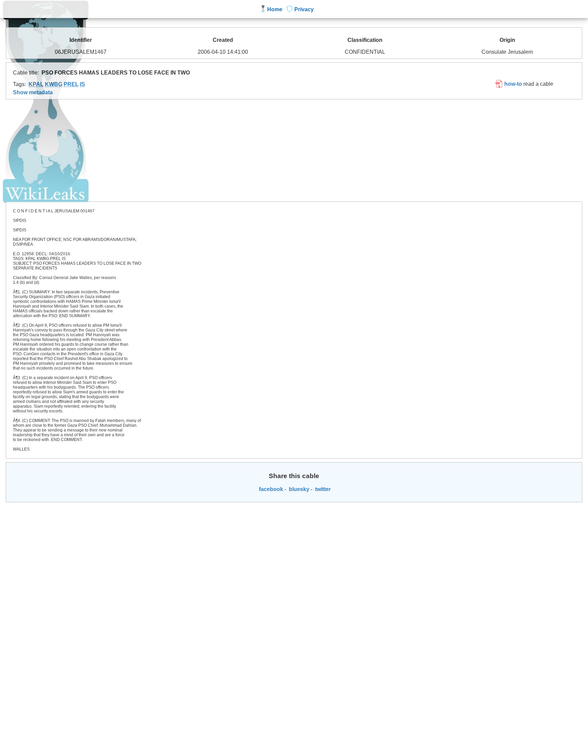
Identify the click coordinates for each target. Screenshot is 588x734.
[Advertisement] (294, 150)
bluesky (298, 489)
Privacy (304, 9)
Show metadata (33, 92)
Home (274, 9)
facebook (270, 489)
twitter (322, 489)
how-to (512, 84)
